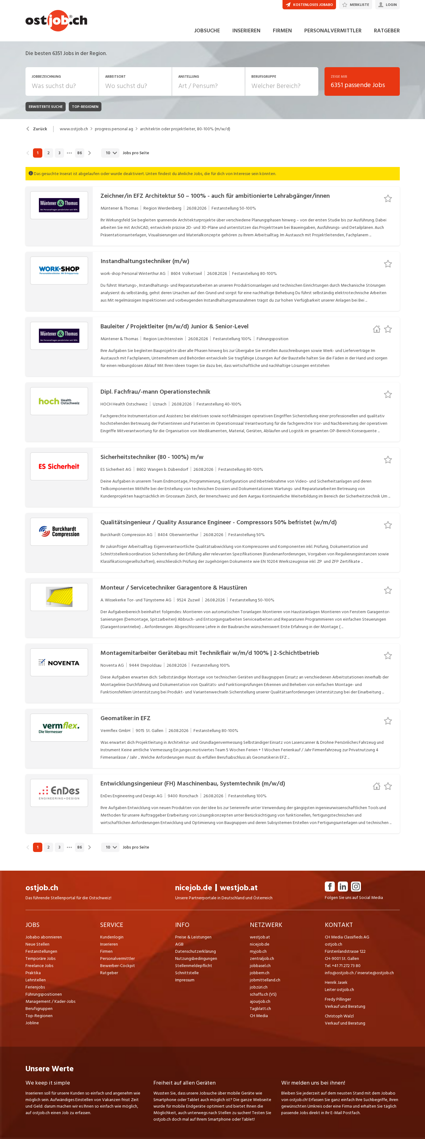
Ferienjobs (35, 987)
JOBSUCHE (207, 30)
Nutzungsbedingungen (196, 958)
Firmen (106, 951)
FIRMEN (282, 30)
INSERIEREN (246, 30)
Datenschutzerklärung (195, 951)
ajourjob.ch (260, 1001)
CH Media (259, 1015)
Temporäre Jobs (40, 958)
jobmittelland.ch (265, 980)
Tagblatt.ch (260, 1008)
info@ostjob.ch (339, 972)
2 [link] (48, 153)
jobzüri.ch (259, 987)
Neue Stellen (37, 944)
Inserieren (109, 944)
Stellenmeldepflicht (193, 965)
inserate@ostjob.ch (375, 972)
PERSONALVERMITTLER (333, 30)
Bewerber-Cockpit (117, 965)
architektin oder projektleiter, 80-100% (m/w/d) (185, 129)
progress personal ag (114, 129)
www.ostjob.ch (74, 129)
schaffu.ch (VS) (263, 994)
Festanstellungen (41, 951)
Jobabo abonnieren (44, 937)
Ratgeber (109, 972)
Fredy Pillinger (338, 999)
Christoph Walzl (339, 1016)
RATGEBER (387, 30)
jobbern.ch (259, 972)
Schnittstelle (187, 972)
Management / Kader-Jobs (50, 1001)
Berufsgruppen (39, 1008)
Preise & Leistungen (193, 937)
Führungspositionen (44, 994)
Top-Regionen (39, 1015)
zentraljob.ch (262, 958)
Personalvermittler (117, 958)
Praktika (33, 972)
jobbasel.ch (260, 965)
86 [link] (79, 153)
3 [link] (59, 153)
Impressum (184, 980)
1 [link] (37, 153)
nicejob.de (193, 888)
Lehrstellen (36, 980)
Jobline (32, 1022)
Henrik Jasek (336, 982)
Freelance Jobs (39, 965)
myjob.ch (258, 951)
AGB (179, 944)
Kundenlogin (112, 937)
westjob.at (239, 888)
